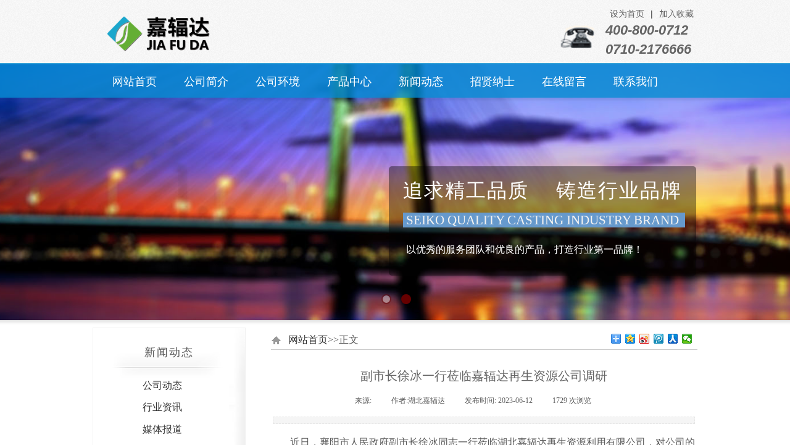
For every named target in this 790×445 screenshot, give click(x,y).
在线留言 (564, 81)
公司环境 (278, 81)
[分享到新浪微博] (644, 339)
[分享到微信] (687, 339)
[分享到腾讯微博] (659, 339)
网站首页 (134, 81)
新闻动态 (421, 81)
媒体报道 (162, 429)
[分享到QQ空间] (630, 339)
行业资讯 (162, 407)
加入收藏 (676, 14)
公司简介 (206, 81)
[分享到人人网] (673, 339)
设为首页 (627, 14)
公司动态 (162, 385)
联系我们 (635, 81)
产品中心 (349, 81)
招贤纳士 (492, 81)
